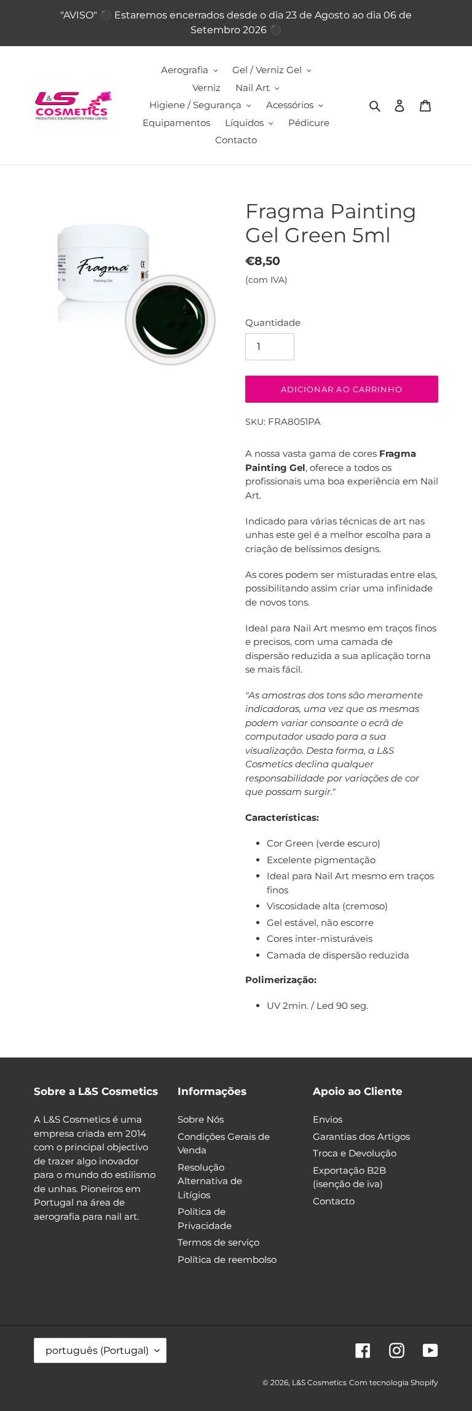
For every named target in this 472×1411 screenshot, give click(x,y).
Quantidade (273, 322)
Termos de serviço (218, 1242)
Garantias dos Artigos (361, 1136)
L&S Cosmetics (319, 1382)
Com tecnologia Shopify (393, 1382)
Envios (327, 1119)
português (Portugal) (97, 1350)
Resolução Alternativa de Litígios (210, 1181)
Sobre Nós (201, 1119)
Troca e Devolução (354, 1153)
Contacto (334, 1201)
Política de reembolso (227, 1259)
